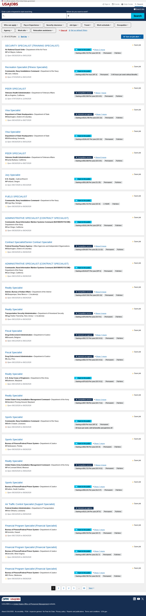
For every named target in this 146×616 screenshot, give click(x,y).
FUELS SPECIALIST (16, 196)
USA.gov (104, 611)
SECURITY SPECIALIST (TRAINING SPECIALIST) (32, 45)
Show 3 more (99, 50)
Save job (137, 45)
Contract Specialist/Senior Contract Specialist (28, 242)
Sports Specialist (14, 417)
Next (91, 588)
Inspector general (35, 611)
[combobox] (34, 16)
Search (138, 15)
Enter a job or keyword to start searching (17, 12)
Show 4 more (100, 313)
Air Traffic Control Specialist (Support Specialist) (30, 504)
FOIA (26, 611)
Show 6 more (100, 157)
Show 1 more (101, 114)
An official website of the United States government (19, 1)
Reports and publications (75, 611)
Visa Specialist (12, 110)
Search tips (140, 9)
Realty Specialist (13, 287)
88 (84, 588)
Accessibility (19, 611)
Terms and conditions (92, 611)
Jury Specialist (12, 175)
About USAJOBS (8, 611)
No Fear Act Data (49, 611)
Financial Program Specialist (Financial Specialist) (31, 525)
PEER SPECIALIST (15, 88)
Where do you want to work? (77, 12)
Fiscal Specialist (13, 331)
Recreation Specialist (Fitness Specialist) (26, 67)
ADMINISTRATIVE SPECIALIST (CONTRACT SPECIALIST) (37, 218)
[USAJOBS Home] (11, 4)
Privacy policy (61, 611)
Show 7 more (100, 93)
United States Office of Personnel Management (31, 604)
